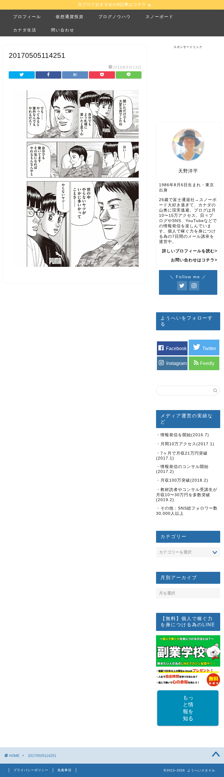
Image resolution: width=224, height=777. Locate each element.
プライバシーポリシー (30, 770)
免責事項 (64, 770)
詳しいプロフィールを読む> (189, 251)
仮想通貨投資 (70, 16)
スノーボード (160, 16)
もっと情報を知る (188, 708)
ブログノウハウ (114, 16)
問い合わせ (62, 30)
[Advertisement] (190, 78)
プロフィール (27, 16)
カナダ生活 (24, 30)
